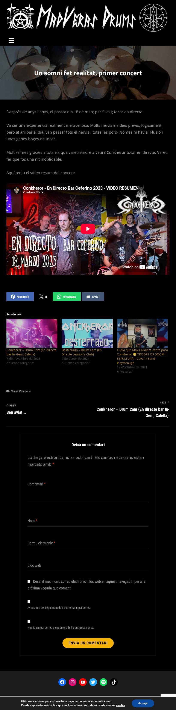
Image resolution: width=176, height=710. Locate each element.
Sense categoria (21, 391)
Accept (143, 703)
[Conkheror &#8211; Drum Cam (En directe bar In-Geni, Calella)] (31, 333)
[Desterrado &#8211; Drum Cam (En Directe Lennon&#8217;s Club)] (87, 333)
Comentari (36, 484)
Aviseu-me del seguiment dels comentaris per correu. (59, 607)
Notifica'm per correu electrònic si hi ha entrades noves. (60, 627)
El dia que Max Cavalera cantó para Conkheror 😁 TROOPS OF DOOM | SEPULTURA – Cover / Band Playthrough (142, 356)
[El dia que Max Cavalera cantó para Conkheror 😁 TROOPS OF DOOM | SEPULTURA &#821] (142, 333)
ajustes (120, 705)
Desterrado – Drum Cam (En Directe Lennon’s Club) (82, 352)
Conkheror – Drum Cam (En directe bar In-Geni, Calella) (31, 352)
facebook (23, 296)
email (95, 296)
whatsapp (69, 296)
